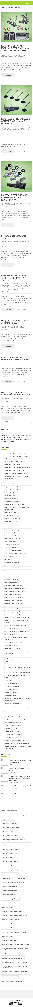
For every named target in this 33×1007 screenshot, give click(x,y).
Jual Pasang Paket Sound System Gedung (16, 553)
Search (27, 3)
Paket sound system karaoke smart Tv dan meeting (16, 621)
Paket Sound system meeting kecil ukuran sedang (15, 638)
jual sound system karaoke (9, 886)
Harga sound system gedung (12, 518)
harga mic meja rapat (8, 831)
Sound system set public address (13, 706)
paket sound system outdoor (12, 648)
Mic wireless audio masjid (11, 579)
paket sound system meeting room (13, 642)
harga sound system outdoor (10, 861)
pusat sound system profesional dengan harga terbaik (17, 676)
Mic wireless (7, 576)
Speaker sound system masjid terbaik (14, 740)
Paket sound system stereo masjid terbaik (15, 656)
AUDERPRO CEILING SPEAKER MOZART (15, 453)
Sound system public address (12, 703)
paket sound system (9, 606)
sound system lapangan (8, 962)
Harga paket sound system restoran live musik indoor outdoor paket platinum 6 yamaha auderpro (20, 778)
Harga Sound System (10, 512)
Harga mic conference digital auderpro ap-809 (14, 321)
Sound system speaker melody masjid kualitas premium (17, 710)
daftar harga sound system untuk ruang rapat (14, 815)
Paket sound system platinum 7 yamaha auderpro (19, 769)
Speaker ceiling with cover (11, 731)
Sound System (8, 680)
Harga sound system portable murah (14, 524)
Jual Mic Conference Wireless (9, 129)
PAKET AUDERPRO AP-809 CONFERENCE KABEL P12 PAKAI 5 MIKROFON (14, 197)
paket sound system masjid (9, 928)
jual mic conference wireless (10, 874)
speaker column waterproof (12, 734)
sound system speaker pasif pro (13, 714)
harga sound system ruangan (12, 530)
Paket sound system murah (11, 645)
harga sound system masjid (9, 853)
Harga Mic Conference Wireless (9, 128)
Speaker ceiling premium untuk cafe (14, 725)
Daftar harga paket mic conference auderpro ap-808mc (16, 393)
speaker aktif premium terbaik (12, 722)
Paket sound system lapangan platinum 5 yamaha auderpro (20, 787)
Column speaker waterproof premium (14, 461)
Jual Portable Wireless (10, 556)
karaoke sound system (10, 568)
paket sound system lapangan (10, 919)
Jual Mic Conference (24, 128)
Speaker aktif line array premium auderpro (16, 719)
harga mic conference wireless (10, 827)
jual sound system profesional (10, 899)
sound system (6, 954)
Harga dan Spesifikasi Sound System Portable (17, 481)
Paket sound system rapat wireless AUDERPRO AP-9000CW (13, 278)
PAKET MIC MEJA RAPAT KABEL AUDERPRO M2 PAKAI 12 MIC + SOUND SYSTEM (15, 48)
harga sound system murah (9, 857)
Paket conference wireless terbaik (16, 131)
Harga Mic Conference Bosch (21, 127)
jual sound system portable (11, 565)
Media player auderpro (10, 571)
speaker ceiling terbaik (10, 728)
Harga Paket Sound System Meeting (14, 504)
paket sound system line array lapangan (15, 625)
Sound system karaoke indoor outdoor (15, 686)
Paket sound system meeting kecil (13, 634)
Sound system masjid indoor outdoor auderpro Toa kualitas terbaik (17, 699)
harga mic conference (8, 819)
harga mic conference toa (9, 823)
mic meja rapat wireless (7, 288)
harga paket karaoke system (12, 501)
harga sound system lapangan (12, 521)
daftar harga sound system (9, 810)
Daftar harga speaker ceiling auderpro (15, 473)
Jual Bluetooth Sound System (12, 544)
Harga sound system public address (14, 527)
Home (2, 7)
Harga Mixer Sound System (11, 498)
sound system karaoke (10, 683)
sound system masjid (23, 962)
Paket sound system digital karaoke (14, 612)
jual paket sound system (8, 878)
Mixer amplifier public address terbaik (14, 591)
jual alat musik (21, 870)
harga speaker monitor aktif (12, 535)
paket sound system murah (9, 936)
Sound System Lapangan (11, 689)
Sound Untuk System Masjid (12, 716)
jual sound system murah (9, 894)
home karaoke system (10, 541)
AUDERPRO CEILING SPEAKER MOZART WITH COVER (16, 457)
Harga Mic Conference (18, 55)
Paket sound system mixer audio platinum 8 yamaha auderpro (20, 761)
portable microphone (10, 659)
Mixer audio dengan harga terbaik (13, 597)
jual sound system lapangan (12, 562)
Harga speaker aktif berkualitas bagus (14, 533)
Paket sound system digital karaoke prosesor (16, 614)
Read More (8, 75)
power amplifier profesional (12, 664)
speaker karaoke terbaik (11, 737)
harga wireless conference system (13, 237)
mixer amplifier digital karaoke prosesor (15, 588)
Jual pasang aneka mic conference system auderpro (15, 358)
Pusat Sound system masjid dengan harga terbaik (17, 672)
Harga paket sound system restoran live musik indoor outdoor (17, 508)
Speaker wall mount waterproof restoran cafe (16, 743)
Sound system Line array (11, 692)
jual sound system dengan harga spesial (13, 882)
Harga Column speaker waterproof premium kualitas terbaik (16, 477)
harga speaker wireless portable (13, 538)
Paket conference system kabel (16, 56)
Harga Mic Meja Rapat (24, 243)
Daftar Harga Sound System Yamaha (14, 470)
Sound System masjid (10, 695)
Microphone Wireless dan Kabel (9, 289)
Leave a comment (21, 75)
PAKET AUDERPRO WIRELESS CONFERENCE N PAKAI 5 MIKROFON (15, 121)
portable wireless (9, 662)
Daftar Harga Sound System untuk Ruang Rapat (17, 467)
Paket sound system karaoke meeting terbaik (16, 617)
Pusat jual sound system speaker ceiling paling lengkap (17, 668)
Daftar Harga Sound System (8, 54)
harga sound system (7, 845)
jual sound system (9, 559)
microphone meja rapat (20, 288)
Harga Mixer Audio (9, 495)
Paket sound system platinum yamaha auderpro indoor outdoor (17, 652)
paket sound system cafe (11, 609)
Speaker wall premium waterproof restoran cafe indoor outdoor (17, 747)
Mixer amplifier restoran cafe (12, 594)
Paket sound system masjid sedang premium (16, 631)
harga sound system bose (11, 515)
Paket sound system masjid (11, 628)
